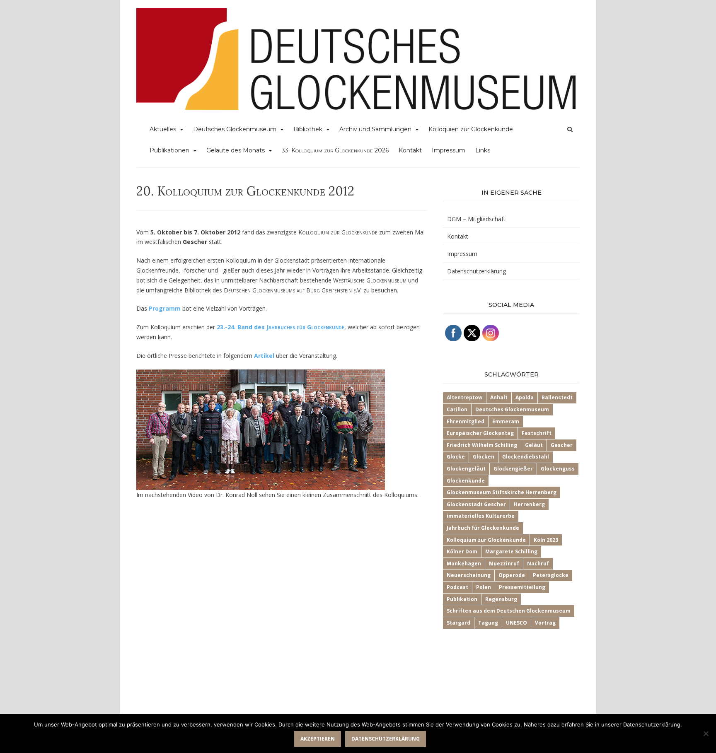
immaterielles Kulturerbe (481, 515)
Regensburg (501, 599)
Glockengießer (513, 468)
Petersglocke (550, 575)
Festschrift (537, 433)
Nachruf (538, 563)
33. (335, 150)
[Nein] (705, 733)
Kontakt (410, 150)
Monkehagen (464, 563)
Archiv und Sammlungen (375, 129)
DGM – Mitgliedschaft (476, 219)
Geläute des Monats (235, 150)
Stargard (458, 622)
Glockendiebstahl (525, 456)
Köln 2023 (546, 539)
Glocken (483, 456)
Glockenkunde (466, 480)
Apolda (524, 397)
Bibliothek (307, 129)
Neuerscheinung (469, 575)
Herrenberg (529, 504)
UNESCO (516, 622)
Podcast (457, 587)
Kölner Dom (462, 551)
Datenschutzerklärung (476, 271)
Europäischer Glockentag (480, 433)
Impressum (448, 150)
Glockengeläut (466, 468)
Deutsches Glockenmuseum (234, 129)
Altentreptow (464, 397)
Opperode (511, 575)
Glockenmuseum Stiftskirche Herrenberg (501, 492)
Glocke (456, 456)
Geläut (534, 445)
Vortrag (545, 622)
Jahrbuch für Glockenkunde (483, 527)
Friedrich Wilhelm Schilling (482, 445)
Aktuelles (163, 129)
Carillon (457, 409)
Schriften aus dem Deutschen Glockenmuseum (509, 610)
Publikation (462, 599)
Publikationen (169, 150)
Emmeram (505, 421)
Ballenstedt (557, 397)
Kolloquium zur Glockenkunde (486, 539)
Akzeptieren (317, 738)
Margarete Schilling (511, 551)
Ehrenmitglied (465, 421)
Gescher (562, 445)
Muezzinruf (504, 563)
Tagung (488, 622)
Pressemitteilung (522, 587)
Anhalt (499, 397)
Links (482, 150)
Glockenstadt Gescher (476, 504)
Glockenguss (558, 468)
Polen (483, 587)
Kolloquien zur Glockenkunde (470, 129)
